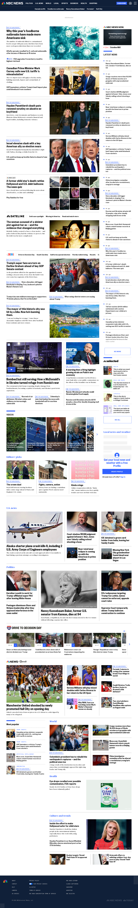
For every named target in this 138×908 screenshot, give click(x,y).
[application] (74, 81)
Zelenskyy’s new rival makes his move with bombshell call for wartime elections (47, 400)
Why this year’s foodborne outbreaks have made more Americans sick (23, 34)
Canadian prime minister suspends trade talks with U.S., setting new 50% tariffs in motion (118, 324)
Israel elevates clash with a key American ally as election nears (23, 144)
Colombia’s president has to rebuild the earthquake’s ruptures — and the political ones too (118, 168)
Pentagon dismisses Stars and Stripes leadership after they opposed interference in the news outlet (117, 338)
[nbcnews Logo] (5, 881)
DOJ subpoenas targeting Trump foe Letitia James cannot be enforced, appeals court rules (115, 596)
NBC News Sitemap (71, 880)
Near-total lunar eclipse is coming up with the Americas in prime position (118, 109)
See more (117, 351)
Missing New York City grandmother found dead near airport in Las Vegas (121, 555)
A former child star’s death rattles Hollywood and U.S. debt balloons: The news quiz (25, 184)
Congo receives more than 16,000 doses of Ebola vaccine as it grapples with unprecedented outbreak (118, 79)
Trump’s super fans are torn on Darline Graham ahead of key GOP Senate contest (25, 266)
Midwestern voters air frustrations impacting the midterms (74, 651)
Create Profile (117, 472)
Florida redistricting (80, 254)
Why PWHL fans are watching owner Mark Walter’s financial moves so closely (87, 705)
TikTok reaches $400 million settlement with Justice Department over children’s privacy (117, 309)
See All (117, 420)
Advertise (69, 890)
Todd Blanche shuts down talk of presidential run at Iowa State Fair (48, 650)
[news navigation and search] (135, 3)
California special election (60, 254)
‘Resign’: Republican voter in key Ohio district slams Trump (105, 650)
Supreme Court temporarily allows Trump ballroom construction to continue (114, 610)
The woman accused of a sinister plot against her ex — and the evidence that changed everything (25, 225)
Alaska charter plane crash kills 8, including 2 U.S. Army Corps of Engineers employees (34, 547)
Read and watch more (70, 216)
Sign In (122, 477)
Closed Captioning (72, 884)
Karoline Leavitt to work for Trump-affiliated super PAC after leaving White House (19, 595)
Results (93, 254)
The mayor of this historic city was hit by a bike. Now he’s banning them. (25, 312)
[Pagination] (124, 631)
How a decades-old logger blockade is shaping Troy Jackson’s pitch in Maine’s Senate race (24, 284)
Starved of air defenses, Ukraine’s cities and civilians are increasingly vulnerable (19, 400)
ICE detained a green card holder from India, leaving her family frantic (115, 540)
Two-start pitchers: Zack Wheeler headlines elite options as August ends (122, 704)
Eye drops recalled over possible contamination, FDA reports (65, 782)
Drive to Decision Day (26, 254)
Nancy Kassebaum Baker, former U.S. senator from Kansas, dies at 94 (118, 65)
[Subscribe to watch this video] (34, 357)
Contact (14, 884)
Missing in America (53, 216)
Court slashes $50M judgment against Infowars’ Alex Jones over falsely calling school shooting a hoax (118, 95)
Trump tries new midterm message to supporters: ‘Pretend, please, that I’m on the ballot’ (26, 297)
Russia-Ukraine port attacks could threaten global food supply (80, 392)
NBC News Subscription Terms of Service (42, 893)
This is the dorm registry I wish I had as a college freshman (121, 398)
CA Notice (32, 887)
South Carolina (42, 254)
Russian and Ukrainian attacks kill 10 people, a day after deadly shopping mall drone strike (82, 401)
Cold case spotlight (36, 216)
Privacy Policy (34, 880)
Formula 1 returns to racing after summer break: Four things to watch (121, 672)
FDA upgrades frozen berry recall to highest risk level (24, 60)
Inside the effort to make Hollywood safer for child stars (64, 824)
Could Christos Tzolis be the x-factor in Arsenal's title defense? (121, 688)
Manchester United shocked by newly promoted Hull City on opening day (29, 707)
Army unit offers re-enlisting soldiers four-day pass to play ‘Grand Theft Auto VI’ (120, 858)
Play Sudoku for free (14, 197)
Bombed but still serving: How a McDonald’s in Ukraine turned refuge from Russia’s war (33, 381)
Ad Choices (15, 893)
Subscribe (69, 887)
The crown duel (13, 484)
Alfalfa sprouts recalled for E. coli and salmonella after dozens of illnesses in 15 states (26, 52)
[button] (56, 3)
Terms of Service (34, 890)
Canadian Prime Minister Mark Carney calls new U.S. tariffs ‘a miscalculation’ (23, 71)
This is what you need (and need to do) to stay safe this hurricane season (121, 372)
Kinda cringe (77, 484)
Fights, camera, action (49, 484)
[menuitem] (29, 3)
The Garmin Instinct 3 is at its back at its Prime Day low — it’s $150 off (121, 385)
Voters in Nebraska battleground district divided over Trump (18, 650)
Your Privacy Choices (40, 884)
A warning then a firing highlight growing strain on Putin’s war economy (81, 372)
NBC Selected (70, 893)
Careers (14, 890)
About (13, 880)
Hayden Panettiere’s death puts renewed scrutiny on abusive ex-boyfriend (24, 108)
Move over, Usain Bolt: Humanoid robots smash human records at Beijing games (118, 226)
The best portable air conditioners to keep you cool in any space (121, 410)
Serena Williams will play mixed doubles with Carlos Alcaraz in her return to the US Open (119, 138)
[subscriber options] (130, 3)
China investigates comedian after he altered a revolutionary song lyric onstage (118, 182)
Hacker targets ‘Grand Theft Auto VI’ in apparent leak (76, 857)
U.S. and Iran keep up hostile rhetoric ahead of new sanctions (26, 158)
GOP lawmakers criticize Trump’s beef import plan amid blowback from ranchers (26, 88)
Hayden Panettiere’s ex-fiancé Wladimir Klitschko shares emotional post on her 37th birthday (65, 843)
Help (13, 887)
